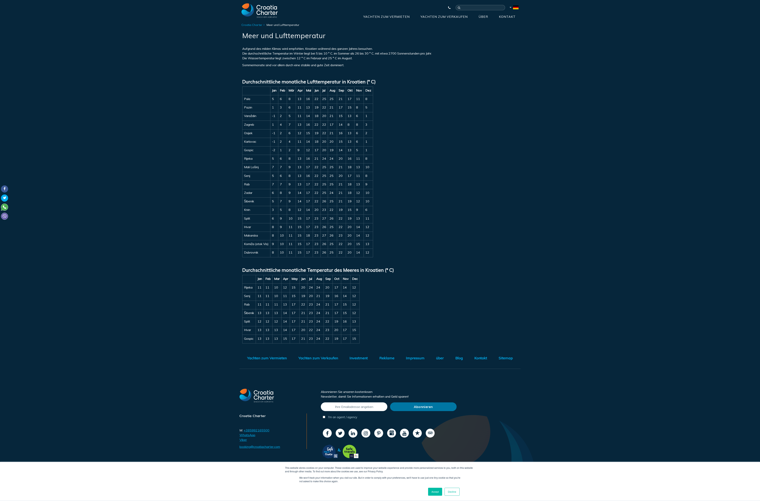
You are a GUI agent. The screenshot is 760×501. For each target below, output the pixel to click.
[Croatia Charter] (259, 10)
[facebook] (327, 433)
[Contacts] (447, 7)
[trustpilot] (417, 433)
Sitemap (506, 358)
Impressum (415, 358)
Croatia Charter (251, 25)
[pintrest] (378, 433)
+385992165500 (256, 430)
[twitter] (340, 433)
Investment (359, 358)
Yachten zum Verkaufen (444, 17)
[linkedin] (353, 433)
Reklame (386, 358)
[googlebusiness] (391, 433)
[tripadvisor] (430, 433)
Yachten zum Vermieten (386, 17)
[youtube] (404, 433)
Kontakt (507, 17)
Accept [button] (435, 491)
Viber (243, 440)
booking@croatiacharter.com (259, 447)
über (483, 17)
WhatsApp (247, 435)
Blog (459, 358)
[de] (514, 8)
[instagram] (365, 433)
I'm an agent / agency (342, 417)
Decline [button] (452, 491)
